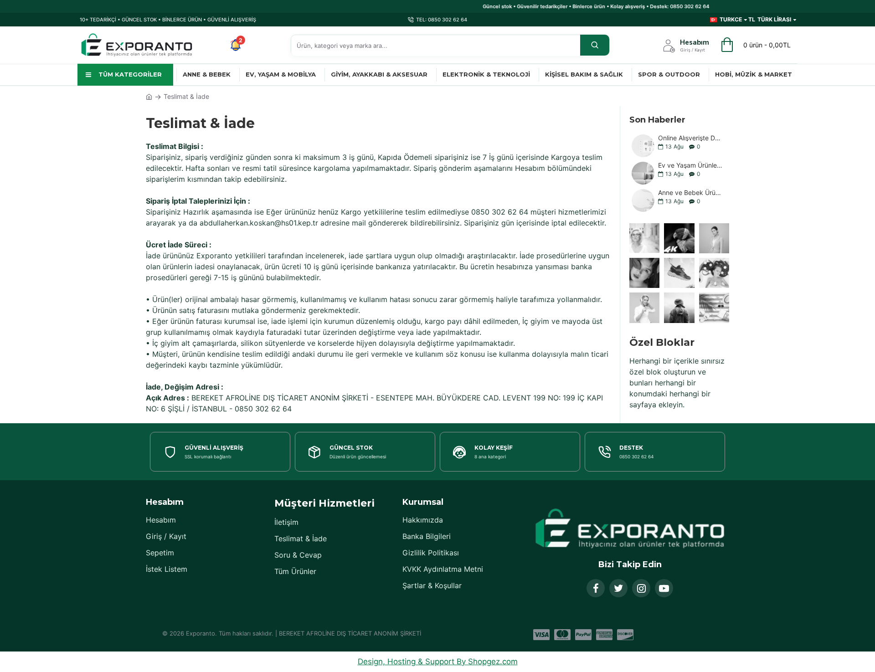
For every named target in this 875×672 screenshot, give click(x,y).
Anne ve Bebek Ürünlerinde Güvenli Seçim (690, 192)
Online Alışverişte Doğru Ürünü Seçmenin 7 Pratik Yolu (690, 137)
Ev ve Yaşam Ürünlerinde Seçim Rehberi (690, 165)
